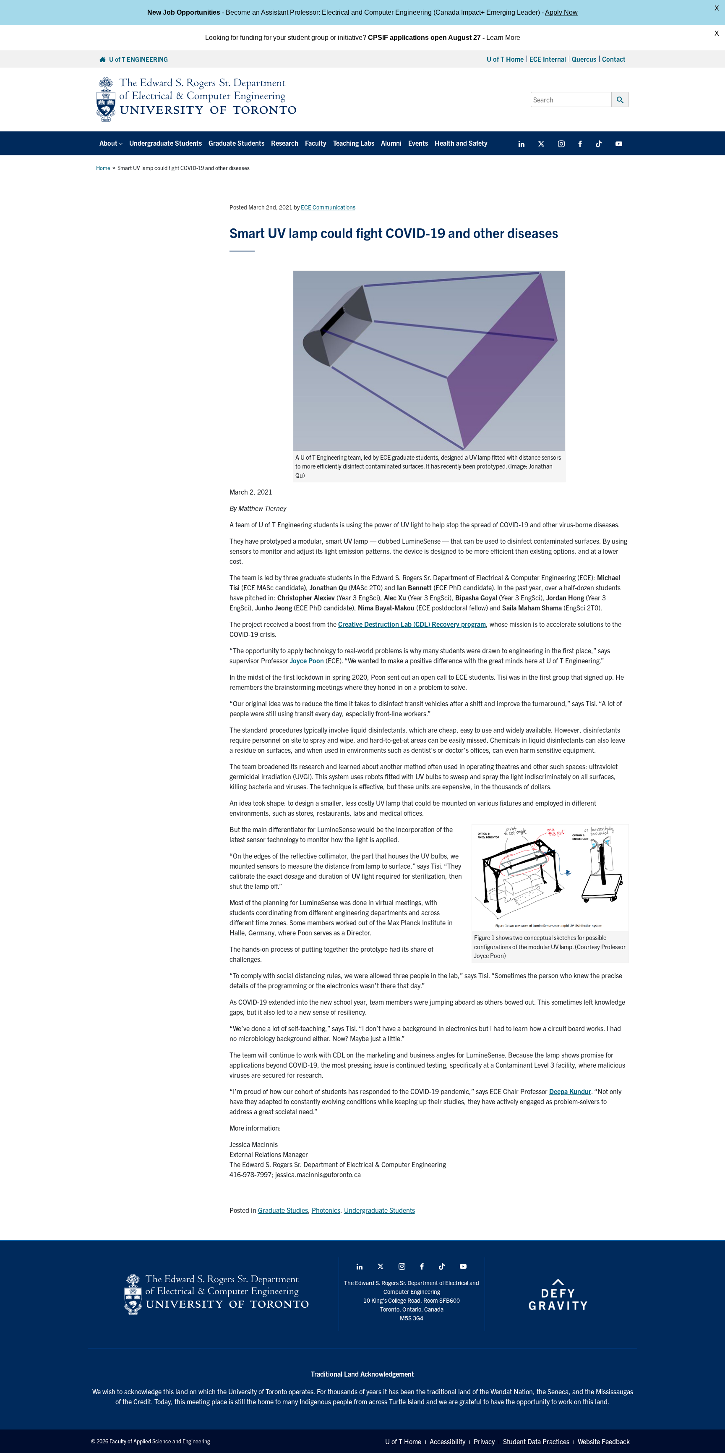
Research (284, 143)
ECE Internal (547, 59)
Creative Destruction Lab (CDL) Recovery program (412, 624)
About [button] (108, 143)
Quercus (584, 59)
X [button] (717, 8)
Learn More (503, 37)
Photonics (326, 1210)
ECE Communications (328, 207)
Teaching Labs (353, 143)
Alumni (391, 143)
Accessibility (447, 1441)
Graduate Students (236, 143)
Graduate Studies (283, 1210)
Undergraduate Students (165, 143)
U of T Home (505, 59)
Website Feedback (604, 1441)
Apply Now (561, 12)
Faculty (315, 143)
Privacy (484, 1441)
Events (418, 143)
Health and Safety (461, 143)
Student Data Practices (536, 1441)
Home (103, 167)
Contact (614, 59)
